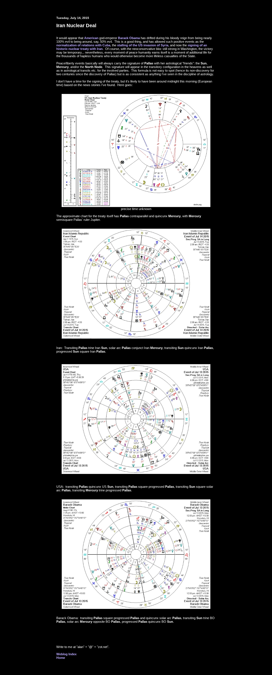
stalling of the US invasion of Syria (142, 45)
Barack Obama (129, 38)
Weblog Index (66, 654)
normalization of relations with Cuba (83, 45)
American (91, 38)
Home (60, 657)
